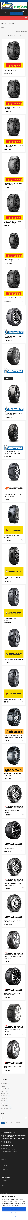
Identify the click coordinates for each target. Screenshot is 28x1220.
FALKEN (3, 1098)
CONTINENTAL (4, 1105)
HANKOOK (3, 1093)
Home (2, 23)
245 (11, 23)
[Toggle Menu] (26, 18)
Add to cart (22, 74)
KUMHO (3, 1091)
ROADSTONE (4, 1084)
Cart (3, 1185)
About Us (4, 1165)
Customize (14, 1213)
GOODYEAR (4, 1096)
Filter (3, 1122)
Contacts (4, 1167)
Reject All (14, 1217)
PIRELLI (3, 1086)
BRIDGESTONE (4, 1108)
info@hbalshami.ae (8, 1145)
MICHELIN (3, 1088)
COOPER (3, 1103)
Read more (8, 378)
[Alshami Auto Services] (14, 9)
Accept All (14, 1209)
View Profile (5, 1169)
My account (5, 1183)
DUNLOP (3, 1101)
